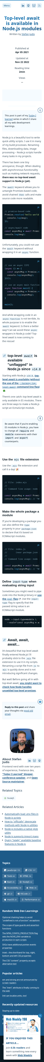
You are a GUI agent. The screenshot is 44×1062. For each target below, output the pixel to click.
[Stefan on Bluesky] (34, 760)
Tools (11, 876)
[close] (40, 1016)
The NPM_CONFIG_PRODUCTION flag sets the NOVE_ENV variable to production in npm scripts (20, 936)
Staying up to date (10, 1010)
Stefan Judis (28, 34)
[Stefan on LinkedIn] (29, 760)
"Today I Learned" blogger (17, 774)
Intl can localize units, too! (14, 995)
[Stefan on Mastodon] (39, 760)
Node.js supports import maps (21, 836)
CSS (32, 870)
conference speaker (13, 777)
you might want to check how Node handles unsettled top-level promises (22, 686)
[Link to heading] (4, 356)
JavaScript (14, 870)
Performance (33, 899)
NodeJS (10, 798)
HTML (28, 876)
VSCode (26, 893)
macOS (12, 899)
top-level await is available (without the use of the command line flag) (21, 381)
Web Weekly (25, 1055)
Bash (11, 881)
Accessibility (15, 887)
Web (33, 887)
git (10, 893)
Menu (7, 5)
